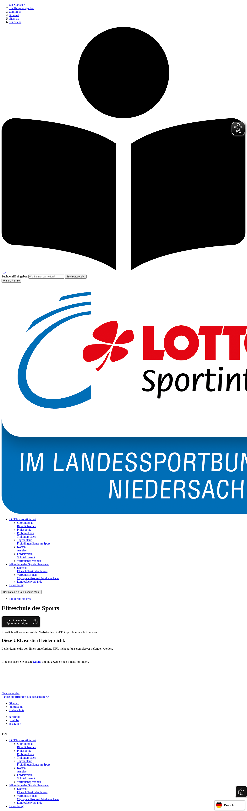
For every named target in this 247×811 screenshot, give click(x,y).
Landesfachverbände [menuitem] (29, 581)
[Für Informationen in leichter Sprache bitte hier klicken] (123, 269)
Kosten (21, 768)
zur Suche (15, 22)
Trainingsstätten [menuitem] (26, 536)
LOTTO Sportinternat (22, 740)
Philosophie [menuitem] (24, 529)
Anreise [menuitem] (21, 550)
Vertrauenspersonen (29, 781)
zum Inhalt (15, 11)
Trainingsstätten (26, 757)
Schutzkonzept (26, 778)
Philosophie (24, 750)
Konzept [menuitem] (22, 567)
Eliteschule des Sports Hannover (29, 785)
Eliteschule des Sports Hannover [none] (29, 564)
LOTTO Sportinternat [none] (22, 519)
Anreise (21, 771)
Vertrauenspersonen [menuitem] (29, 560)
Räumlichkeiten (26, 747)
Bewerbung (16, 806)
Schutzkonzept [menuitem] (26, 557)
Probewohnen (25, 754)
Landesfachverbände (29, 802)
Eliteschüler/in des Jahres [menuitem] (32, 571)
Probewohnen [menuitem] (25, 533)
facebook (14, 716)
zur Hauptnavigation (21, 8)
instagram (15, 723)
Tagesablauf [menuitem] (24, 540)
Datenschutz (16, 710)
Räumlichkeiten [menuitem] (26, 526)
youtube (14, 720)
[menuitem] (127, 540)
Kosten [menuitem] (21, 547)
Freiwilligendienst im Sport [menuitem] (33, 543)
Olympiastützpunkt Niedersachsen (38, 799)
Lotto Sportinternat (20, 598)
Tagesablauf (24, 761)
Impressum (16, 706)
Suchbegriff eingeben (15, 276)
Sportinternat (25, 743)
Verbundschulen (27, 795)
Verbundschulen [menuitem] (27, 574)
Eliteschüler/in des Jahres (32, 792)
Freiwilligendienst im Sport (33, 764)
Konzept (22, 788)
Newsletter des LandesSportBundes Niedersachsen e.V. (26, 695)
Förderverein (25, 775)
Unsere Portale (11, 280)
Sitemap (14, 18)
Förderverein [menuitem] (25, 553)
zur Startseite (17, 4)
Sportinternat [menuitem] (25, 522)
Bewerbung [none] (16, 585)
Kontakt (14, 15)
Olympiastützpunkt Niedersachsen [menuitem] (38, 578)
